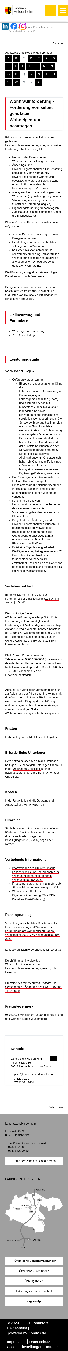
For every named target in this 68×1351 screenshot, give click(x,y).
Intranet (52, 1347)
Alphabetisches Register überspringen (29, 52)
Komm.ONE (38, 1333)
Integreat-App (34, 1301)
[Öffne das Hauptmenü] (63, 10)
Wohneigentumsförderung (28, 331)
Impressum (16, 1342)
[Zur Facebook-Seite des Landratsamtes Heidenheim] (14, 26)
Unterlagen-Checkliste (27, 768)
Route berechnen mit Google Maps (34, 1160)
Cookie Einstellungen (24, 1347)
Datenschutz (39, 1342)
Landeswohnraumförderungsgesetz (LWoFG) (33, 949)
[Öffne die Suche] (50, 10)
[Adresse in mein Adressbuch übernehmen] (53, 1058)
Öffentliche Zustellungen (34, 1270)
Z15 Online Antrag (23, 335)
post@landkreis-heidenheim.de (33, 1074)
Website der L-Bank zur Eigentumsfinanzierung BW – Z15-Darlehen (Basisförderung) (33, 895)
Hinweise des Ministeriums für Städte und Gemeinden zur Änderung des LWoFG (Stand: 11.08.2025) (33, 987)
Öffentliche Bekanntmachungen (35, 1260)
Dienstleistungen (43, 27)
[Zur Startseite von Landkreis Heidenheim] (26, 10)
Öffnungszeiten (34, 1281)
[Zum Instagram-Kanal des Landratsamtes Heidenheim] (22, 26)
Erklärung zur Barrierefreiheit (34, 1291)
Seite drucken (56, 1107)
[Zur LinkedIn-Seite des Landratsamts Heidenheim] (5, 26)
